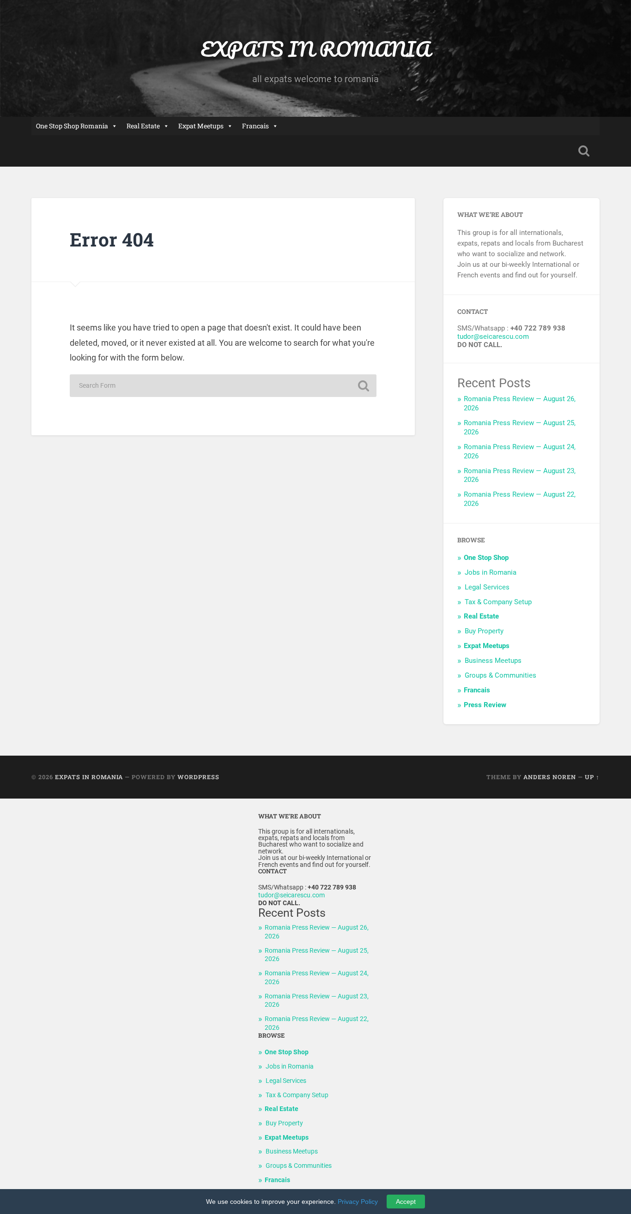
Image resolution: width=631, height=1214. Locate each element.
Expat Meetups (201, 125)
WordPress (198, 777)
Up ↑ (592, 777)
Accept (406, 1201)
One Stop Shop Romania (72, 125)
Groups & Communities (500, 675)
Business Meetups (493, 660)
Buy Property (484, 631)
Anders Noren (549, 777)
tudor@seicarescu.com (493, 336)
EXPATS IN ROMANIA (315, 48)
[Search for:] (223, 385)
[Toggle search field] (584, 151)
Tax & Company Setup (498, 602)
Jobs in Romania (490, 572)
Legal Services (487, 587)
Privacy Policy (358, 1201)
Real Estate (143, 125)
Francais (255, 125)
